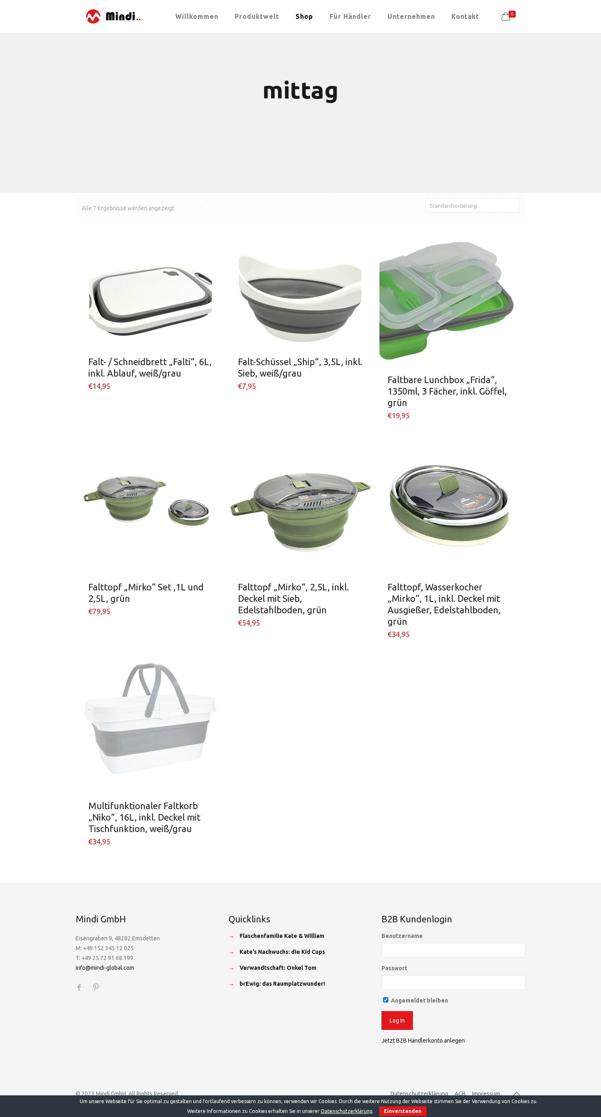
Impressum (486, 1093)
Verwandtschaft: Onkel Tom (278, 967)
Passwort (394, 968)
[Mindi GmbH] (115, 16)
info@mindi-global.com (105, 967)
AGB (460, 1093)
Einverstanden (403, 1111)
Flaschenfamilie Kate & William (282, 936)
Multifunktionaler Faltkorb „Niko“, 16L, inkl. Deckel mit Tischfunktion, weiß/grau (144, 817)
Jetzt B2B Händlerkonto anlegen (423, 1040)
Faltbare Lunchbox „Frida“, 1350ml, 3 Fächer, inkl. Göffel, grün (447, 391)
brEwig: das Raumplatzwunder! (282, 983)
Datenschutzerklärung (419, 1093)
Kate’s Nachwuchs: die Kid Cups (282, 952)
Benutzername (402, 936)
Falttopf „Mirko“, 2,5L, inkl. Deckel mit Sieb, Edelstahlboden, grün (293, 598)
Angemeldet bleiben (419, 1000)
